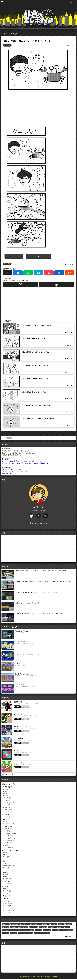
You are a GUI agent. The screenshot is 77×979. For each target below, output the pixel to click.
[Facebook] (18, 272)
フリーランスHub (7, 461)
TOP (38, 256)
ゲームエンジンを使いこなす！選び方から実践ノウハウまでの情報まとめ (25, 463)
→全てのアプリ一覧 (7, 774)
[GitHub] (56, 284)
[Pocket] (49, 272)
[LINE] (28, 272)
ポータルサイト (41, 523)
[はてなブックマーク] (38, 272)
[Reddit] (69, 272)
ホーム (7, 34)
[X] (7, 272)
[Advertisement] (38, 108)
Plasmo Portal (6, 473)
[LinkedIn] (59, 272)
